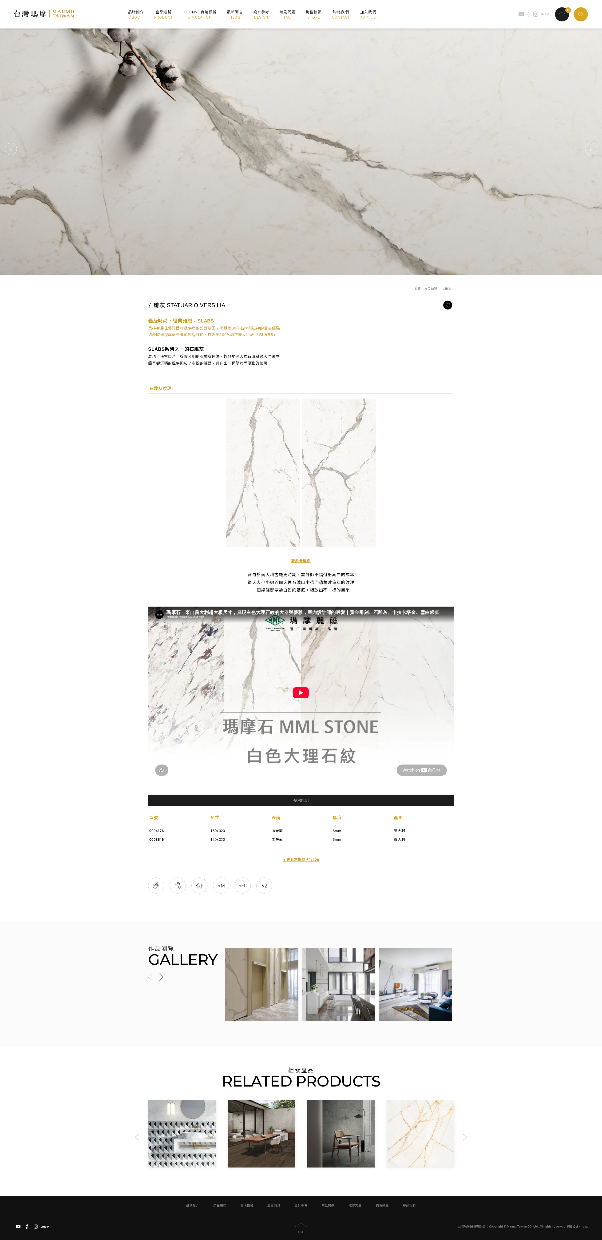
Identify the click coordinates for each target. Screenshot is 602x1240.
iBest (585, 1226)
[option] (301, 149)
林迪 (233, 1158)
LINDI (235, 1163)
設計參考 (300, 1205)
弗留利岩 (396, 1158)
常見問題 (328, 1205)
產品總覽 (431, 288)
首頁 (418, 288)
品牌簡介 (192, 1205)
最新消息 (273, 1205)
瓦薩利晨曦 (318, 1158)
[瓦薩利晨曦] (341, 1134)
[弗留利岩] (420, 1134)
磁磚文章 (355, 1205)
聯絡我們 (409, 1205)
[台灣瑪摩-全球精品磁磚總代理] (44, 14)
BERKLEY (159, 1163)
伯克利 (156, 1158)
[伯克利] (182, 1134)
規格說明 (301, 801)
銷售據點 (382, 1205)
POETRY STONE (404, 1163)
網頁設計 (572, 1226)
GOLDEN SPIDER (325, 1163)
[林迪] (261, 1134)
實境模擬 (246, 1205)
